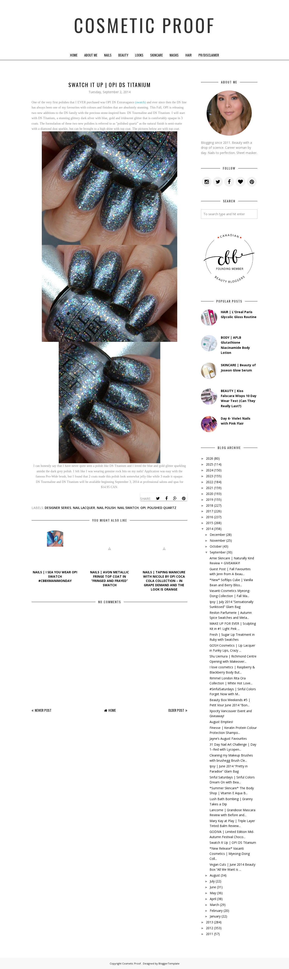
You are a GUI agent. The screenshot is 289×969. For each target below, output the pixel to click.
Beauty (123, 54)
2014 (209, 529)
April (213, 899)
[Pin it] (183, 498)
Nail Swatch (128, 508)
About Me (90, 54)
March (214, 905)
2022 (209, 482)
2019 (209, 499)
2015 (209, 523)
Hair (188, 54)
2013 (209, 922)
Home (73, 54)
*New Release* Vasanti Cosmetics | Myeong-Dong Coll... (230, 853)
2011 (209, 934)
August (215, 875)
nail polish (106, 508)
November (217, 540)
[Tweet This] (157, 498)
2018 (209, 505)
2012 (209, 928)
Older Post (176, 710)
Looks (139, 54)
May (213, 893)
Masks (174, 54)
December (217, 534)
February (216, 910)
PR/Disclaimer (208, 54)
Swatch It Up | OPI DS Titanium (233, 842)
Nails (108, 54)
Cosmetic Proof (144, 25)
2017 (209, 511)
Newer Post (43, 710)
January (215, 916)
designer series (58, 508)
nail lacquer (84, 508)
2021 (209, 488)
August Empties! (221, 722)
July (212, 881)
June (213, 887)
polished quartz (161, 508)
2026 (209, 458)
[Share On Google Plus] (175, 498)
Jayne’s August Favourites (228, 738)
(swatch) (140, 102)
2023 (209, 476)
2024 (209, 470)
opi (143, 508)
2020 (209, 494)
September (218, 552)
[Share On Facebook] (166, 498)
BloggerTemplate (168, 963)
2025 (209, 464)
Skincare (156, 54)
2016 (209, 517)
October (216, 546)
